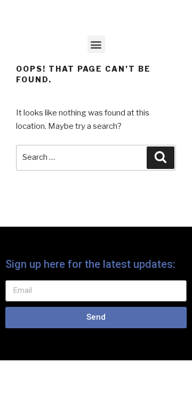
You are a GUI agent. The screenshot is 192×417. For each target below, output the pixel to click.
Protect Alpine (86, 15)
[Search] (160, 157)
